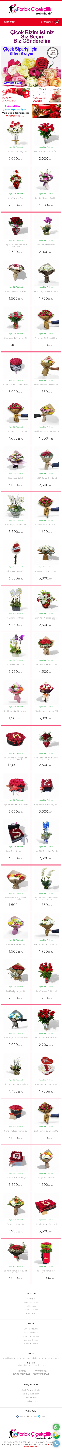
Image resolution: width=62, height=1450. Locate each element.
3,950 (16, 671)
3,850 (16, 625)
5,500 (16, 531)
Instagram (33, 1416)
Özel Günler (31, 1401)
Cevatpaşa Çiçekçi (31, 1302)
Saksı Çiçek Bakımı (31, 1394)
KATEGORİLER (9, 22)
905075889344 (41, 1372)
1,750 (46, 298)
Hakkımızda (31, 1306)
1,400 (16, 345)
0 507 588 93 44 (47, 22)
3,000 (16, 391)
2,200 (46, 1044)
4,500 (46, 671)
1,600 (46, 531)
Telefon (22, 1371)
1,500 (46, 205)
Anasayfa (31, 1298)
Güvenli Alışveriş (31, 1329)
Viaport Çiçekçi (31, 1344)
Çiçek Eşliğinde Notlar (31, 1390)
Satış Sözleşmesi (31, 1332)
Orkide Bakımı (31, 1397)
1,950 (46, 951)
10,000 (46, 1277)
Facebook (22, 1416)
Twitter (43, 1416)
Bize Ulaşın (31, 1313)
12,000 (16, 764)
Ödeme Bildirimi (31, 1310)
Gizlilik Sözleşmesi (31, 1336)
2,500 (16, 205)
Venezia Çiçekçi (31, 1340)
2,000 (16, 158)
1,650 (46, 345)
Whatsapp (41, 1371)
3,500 (16, 578)
